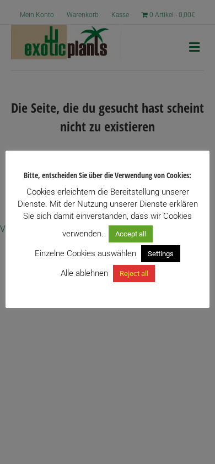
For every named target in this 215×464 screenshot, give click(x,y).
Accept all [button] (130, 234)
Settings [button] (161, 254)
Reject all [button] (134, 273)
